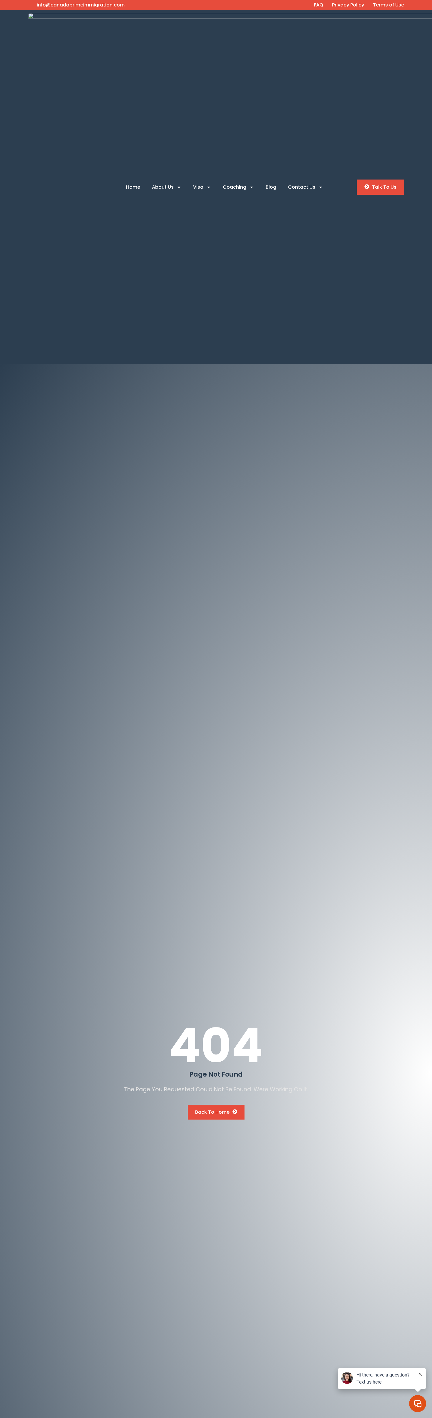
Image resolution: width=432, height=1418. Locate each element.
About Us (163, 187)
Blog (271, 187)
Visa (198, 187)
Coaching (234, 187)
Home (133, 187)
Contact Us (301, 187)
